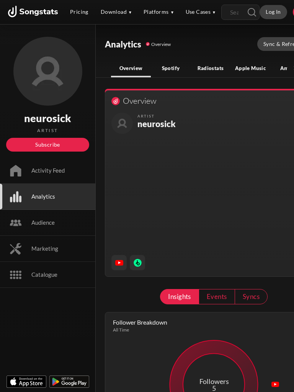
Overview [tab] (131, 68)
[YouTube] (119, 262)
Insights (179, 296)
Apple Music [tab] (250, 68)
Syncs (251, 296)
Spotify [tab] (171, 68)
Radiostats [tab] (211, 68)
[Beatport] (137, 262)
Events (217, 296)
